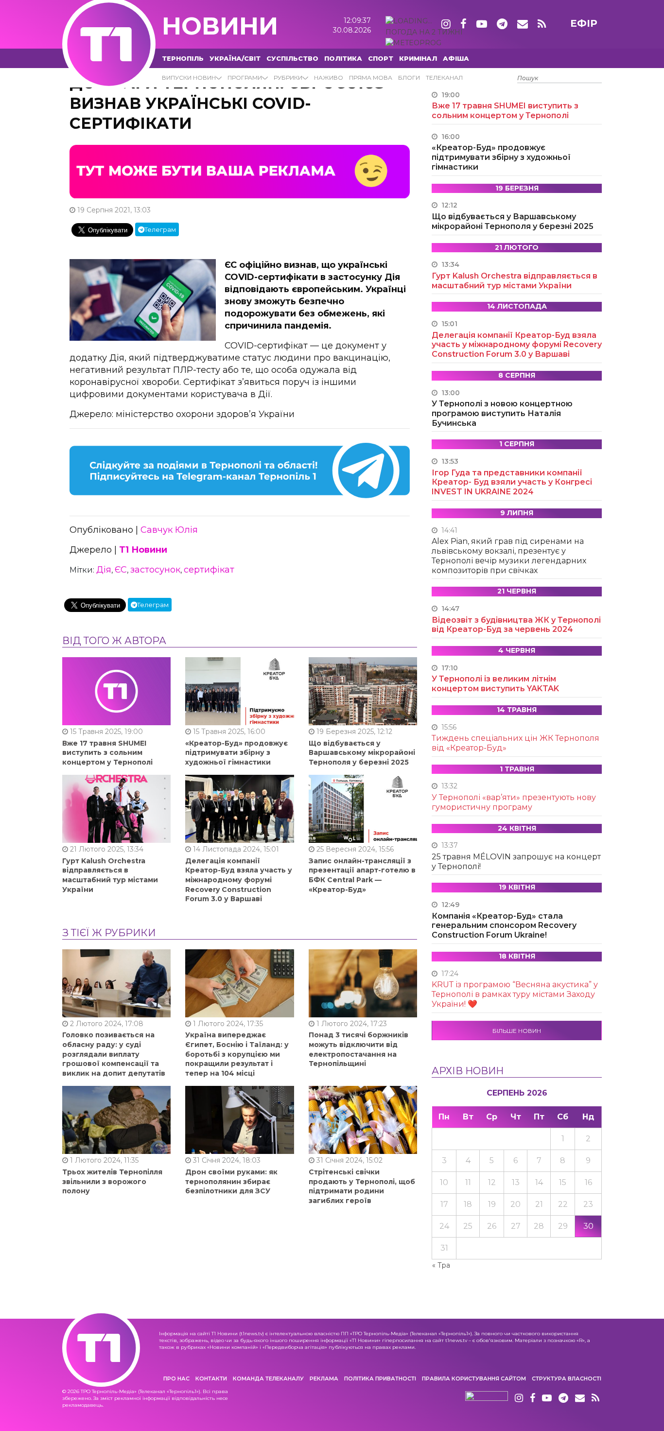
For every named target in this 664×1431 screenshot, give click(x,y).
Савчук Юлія (169, 529)
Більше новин (516, 1030)
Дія (103, 569)
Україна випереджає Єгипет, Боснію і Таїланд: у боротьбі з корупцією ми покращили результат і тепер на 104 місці (237, 1053)
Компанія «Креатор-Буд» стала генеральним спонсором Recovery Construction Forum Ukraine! (504, 925)
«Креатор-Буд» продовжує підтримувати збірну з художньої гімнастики (236, 753)
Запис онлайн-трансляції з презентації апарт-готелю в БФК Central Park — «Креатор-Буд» (362, 875)
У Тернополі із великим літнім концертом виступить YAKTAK (495, 683)
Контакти (211, 1378)
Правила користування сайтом (474, 1378)
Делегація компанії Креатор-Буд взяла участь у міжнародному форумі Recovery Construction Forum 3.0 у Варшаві (238, 879)
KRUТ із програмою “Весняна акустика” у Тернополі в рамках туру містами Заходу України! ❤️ (515, 994)
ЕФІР (583, 23)
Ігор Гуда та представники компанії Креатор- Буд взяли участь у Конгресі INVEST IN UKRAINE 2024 (512, 482)
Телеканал (444, 77)
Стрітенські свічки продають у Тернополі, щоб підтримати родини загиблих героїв (362, 1186)
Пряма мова (370, 77)
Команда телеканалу (268, 1378)
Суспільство (292, 58)
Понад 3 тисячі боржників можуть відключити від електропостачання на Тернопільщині (358, 1049)
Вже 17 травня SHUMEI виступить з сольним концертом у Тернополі (107, 753)
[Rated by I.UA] (486, 1398)
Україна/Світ (235, 58)
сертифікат (209, 569)
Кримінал (418, 58)
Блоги (409, 77)
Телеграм (160, 229)
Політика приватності (380, 1378)
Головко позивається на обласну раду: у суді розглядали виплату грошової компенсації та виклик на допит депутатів (113, 1053)
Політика (343, 58)
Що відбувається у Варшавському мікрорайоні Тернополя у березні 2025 (362, 753)
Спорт (380, 58)
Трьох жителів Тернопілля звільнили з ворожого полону (112, 1181)
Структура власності (566, 1378)
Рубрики (288, 77)
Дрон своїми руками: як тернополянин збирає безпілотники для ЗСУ (231, 1181)
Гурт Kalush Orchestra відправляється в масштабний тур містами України (110, 875)
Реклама (324, 1378)
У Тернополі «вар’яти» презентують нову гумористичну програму (514, 802)
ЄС (121, 569)
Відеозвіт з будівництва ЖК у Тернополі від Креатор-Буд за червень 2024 (516, 624)
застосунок (155, 569)
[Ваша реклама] (240, 171)
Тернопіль (183, 58)
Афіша (456, 58)
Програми (244, 77)
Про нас (176, 1378)
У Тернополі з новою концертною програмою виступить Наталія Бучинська (502, 413)
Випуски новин (189, 77)
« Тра (441, 1265)
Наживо (328, 77)
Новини (220, 26)
